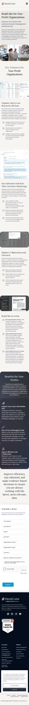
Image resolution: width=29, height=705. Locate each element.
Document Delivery (20, 656)
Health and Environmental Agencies (7, 660)
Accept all (14, 689)
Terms (8, 695)
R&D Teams (4, 647)
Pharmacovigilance (6, 651)
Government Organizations (5, 666)
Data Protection (14, 696)
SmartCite (18, 658)
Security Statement (22, 695)
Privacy (14, 695)
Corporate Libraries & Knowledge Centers (6, 654)
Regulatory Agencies (6, 663)
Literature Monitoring (21, 649)
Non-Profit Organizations (7, 657)
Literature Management (21, 647)
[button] (8, 614)
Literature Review (20, 653)
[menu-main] (27, 4)
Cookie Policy (24, 696)
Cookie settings (14, 685)
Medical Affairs (5, 649)
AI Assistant (18, 651)
